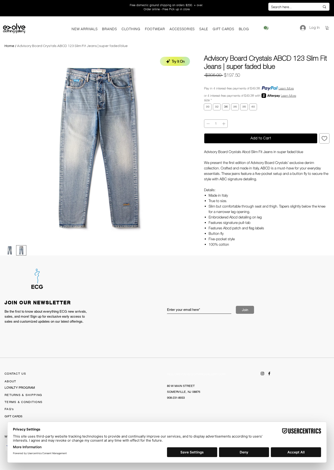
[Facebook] (269, 373)
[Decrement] (207, 124)
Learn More (286, 88)
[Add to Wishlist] (324, 138)
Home (9, 46)
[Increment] (224, 124)
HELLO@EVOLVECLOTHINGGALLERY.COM (196, 374)
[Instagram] (262, 373)
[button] (109, 29)
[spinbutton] (215, 124)
